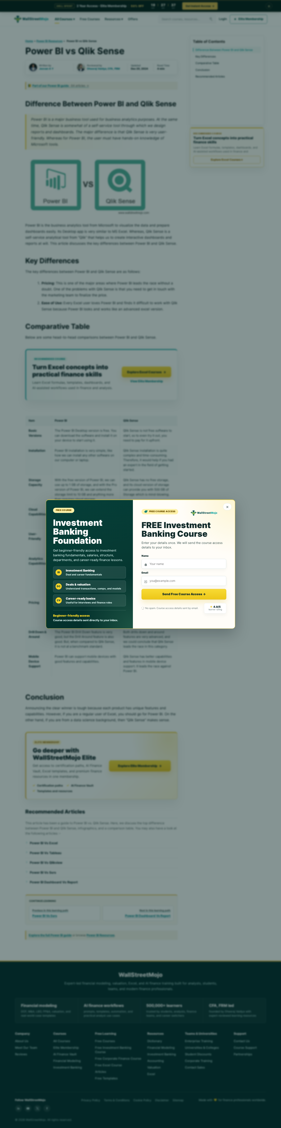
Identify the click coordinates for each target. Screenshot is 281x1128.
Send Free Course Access (184, 594)
